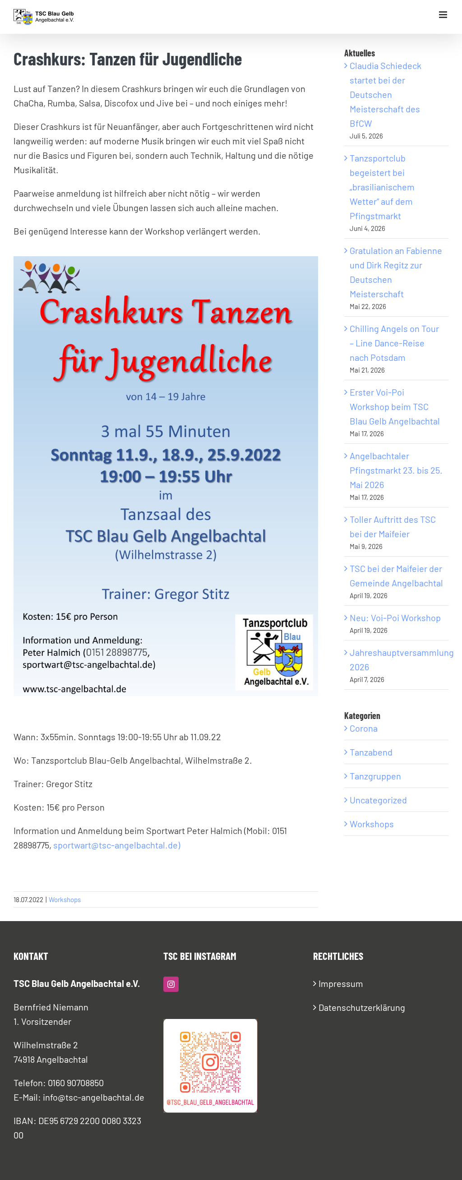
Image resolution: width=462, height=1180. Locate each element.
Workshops (65, 899)
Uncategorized (378, 799)
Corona (364, 728)
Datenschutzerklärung (362, 1007)
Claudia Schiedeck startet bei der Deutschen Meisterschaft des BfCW (385, 94)
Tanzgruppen (375, 775)
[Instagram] (171, 984)
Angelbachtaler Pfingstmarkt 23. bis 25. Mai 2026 (396, 470)
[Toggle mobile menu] (443, 14)
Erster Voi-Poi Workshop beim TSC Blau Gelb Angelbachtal (395, 406)
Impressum (341, 983)
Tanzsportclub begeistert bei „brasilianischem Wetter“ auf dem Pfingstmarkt (382, 186)
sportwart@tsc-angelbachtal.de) (116, 844)
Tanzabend (371, 752)
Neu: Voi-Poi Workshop (395, 617)
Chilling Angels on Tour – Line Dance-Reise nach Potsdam (394, 343)
